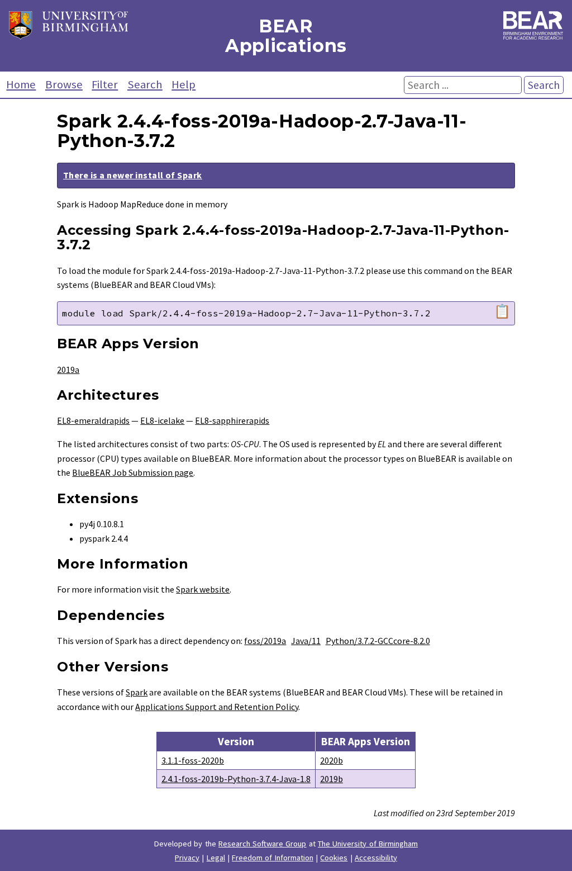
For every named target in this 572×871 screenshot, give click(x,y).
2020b (331, 760)
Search (145, 84)
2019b (331, 778)
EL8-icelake (162, 420)
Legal (216, 858)
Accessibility (376, 858)
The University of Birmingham (368, 844)
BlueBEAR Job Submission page (132, 472)
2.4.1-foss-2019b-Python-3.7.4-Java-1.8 (236, 778)
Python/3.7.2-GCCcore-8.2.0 (378, 640)
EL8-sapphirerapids (232, 420)
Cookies (333, 858)
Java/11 (306, 640)
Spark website (203, 589)
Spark (136, 692)
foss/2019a (265, 640)
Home (21, 84)
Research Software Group (262, 844)
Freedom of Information (272, 858)
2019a (68, 369)
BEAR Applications (286, 35)
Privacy (187, 858)
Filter (105, 84)
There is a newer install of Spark (132, 175)
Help (183, 84)
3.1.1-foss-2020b (192, 760)
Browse (64, 84)
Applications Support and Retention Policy (216, 706)
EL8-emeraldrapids (93, 420)
